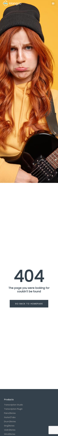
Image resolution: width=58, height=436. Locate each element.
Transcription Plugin (13, 409)
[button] (53, 3)
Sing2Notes (9, 425)
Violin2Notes (9, 430)
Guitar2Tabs (10, 417)
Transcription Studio (13, 404)
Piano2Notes (10, 413)
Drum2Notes (10, 421)
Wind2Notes (9, 434)
